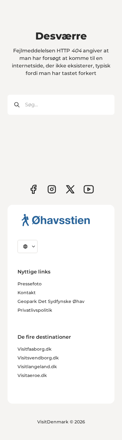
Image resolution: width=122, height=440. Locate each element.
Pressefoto (30, 284)
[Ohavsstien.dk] (56, 219)
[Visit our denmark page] (33, 189)
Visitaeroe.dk (32, 375)
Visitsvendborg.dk (38, 358)
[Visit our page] (51, 189)
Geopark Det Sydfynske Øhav (51, 301)
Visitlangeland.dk (37, 366)
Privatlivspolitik (35, 310)
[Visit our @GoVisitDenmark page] (70, 189)
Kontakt (27, 292)
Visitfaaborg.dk (35, 349)
